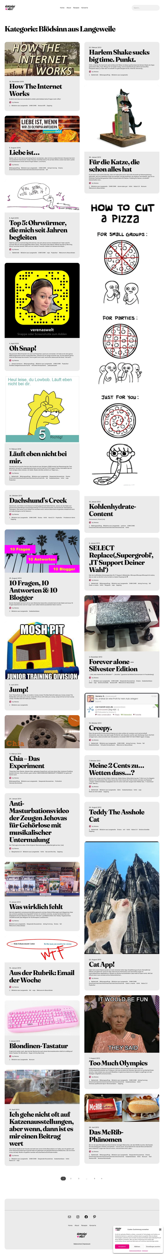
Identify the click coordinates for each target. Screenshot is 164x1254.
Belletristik (15, 252)
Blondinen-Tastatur (38, 1045)
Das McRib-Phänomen (106, 1135)
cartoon (123, 525)
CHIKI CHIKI (32, 105)
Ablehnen (137, 1246)
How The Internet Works (35, 90)
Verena (16, 102)
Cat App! (101, 964)
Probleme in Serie (69, 517)
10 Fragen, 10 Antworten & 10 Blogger (33, 590)
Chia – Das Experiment (26, 762)
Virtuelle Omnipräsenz (39, 365)
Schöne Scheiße (103, 682)
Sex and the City (50, 851)
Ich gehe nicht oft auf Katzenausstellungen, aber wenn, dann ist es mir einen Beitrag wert (41, 1129)
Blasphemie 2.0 (17, 851)
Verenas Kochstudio (15, 783)
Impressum (145, 1250)
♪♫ (10, 252)
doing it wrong (52, 168)
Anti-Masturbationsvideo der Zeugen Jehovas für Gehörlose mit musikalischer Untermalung (39, 821)
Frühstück (58, 781)
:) (9, 105)
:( (9, 476)
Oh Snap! (22, 348)
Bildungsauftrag (14, 168)
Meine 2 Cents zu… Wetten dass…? (116, 769)
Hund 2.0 (51, 517)
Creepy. (100, 727)
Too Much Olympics (118, 1062)
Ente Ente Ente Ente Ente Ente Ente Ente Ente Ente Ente (26, 169)
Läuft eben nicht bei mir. (38, 457)
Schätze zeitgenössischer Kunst (19, 365)
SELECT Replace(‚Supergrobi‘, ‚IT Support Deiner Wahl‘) (121, 558)
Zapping (49, 105)
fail (47, 169)
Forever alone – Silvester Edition (113, 665)
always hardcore (17, 363)
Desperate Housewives (56, 476)
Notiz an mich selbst (95, 791)
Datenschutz (78, 1244)
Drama (60, 168)
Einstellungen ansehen (153, 1246)
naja (48, 252)
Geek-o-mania (93, 585)
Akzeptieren (122, 1246)
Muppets (107, 585)
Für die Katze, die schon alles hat (114, 165)
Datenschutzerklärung (135, 1250)
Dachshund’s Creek (38, 500)
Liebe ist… (24, 152)
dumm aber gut (122, 186)
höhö (62, 478)
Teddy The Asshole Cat (116, 815)
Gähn (119, 790)
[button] (160, 1229)
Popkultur (54, 252)
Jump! (18, 689)
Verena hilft (41, 105)
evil (124, 829)
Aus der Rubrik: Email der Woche (41, 976)
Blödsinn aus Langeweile (20, 105)
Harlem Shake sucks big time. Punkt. (119, 55)
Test (150, 1156)
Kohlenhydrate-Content (112, 510)
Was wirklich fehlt (36, 906)
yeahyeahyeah (52, 365)
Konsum (31, 1059)
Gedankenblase (54, 478)
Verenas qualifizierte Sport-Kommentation (102, 1083)
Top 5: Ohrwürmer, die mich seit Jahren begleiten (38, 230)
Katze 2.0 (12, 1160)
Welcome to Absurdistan (67, 252)
